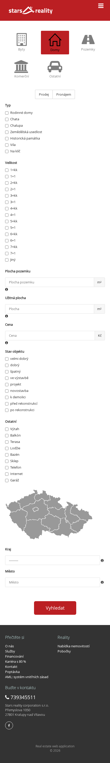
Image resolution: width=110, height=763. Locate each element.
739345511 (22, 697)
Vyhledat (55, 608)
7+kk (13, 246)
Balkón (15, 435)
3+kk (13, 195)
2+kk (13, 182)
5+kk (13, 221)
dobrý (14, 365)
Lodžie (15, 448)
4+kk (13, 208)
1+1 (13, 176)
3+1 (13, 202)
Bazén (14, 454)
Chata (14, 119)
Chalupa (16, 125)
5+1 (13, 227)
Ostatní (10, 421)
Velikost (11, 162)
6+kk (13, 234)
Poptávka (12, 671)
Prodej (44, 94)
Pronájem (63, 94)
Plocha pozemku (17, 271)
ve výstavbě (19, 377)
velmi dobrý (19, 358)
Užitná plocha (15, 297)
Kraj (8, 549)
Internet (16, 473)
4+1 (13, 214)
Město (10, 571)
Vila (13, 144)
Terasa (15, 441)
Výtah (14, 429)
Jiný (13, 259)
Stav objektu (14, 351)
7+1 (13, 253)
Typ (8, 105)
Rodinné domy (21, 112)
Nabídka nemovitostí (74, 646)
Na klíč (15, 151)
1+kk (13, 169)
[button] (6, 289)
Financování (14, 656)
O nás (9, 646)
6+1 (13, 240)
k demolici (18, 397)
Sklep (14, 461)
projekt (15, 384)
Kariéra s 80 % (15, 661)
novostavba (19, 390)
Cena (9, 324)
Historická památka (25, 138)
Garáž (14, 480)
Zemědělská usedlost (26, 132)
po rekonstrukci (22, 410)
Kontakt (11, 666)
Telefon (15, 467)
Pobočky (64, 651)
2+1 (13, 189)
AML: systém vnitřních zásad (26, 677)
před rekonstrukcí (23, 403)
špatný (15, 371)
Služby (10, 651)
